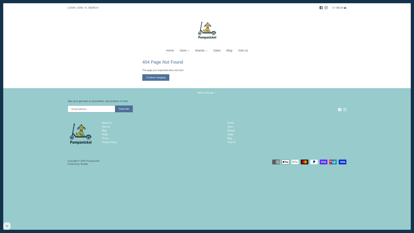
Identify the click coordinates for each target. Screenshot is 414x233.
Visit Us (106, 126)
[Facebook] (321, 8)
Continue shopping (156, 77)
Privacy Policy (109, 142)
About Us (107, 122)
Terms (105, 138)
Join (80, 7)
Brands (231, 130)
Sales (230, 134)
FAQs (105, 134)
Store (230, 126)
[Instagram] (326, 8)
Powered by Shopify (78, 164)
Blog (104, 130)
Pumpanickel (92, 161)
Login (71, 7)
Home (230, 122)
